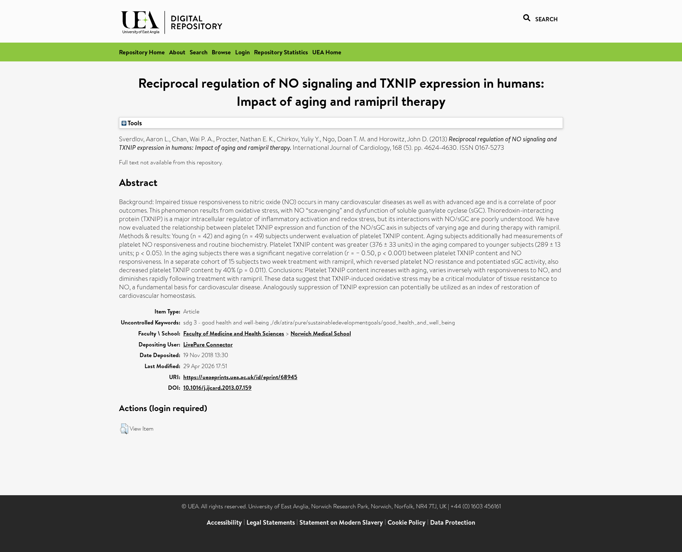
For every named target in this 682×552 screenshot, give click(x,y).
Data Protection (452, 522)
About (177, 52)
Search (198, 52)
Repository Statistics (281, 52)
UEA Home (326, 52)
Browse (221, 52)
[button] (124, 428)
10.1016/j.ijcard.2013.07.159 (217, 388)
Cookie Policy (407, 522)
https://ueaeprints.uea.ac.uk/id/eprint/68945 (240, 377)
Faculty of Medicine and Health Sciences (233, 333)
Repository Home (142, 52)
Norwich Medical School (321, 333)
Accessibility (224, 522)
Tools (134, 122)
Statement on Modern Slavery (341, 522)
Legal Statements (271, 522)
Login (242, 52)
